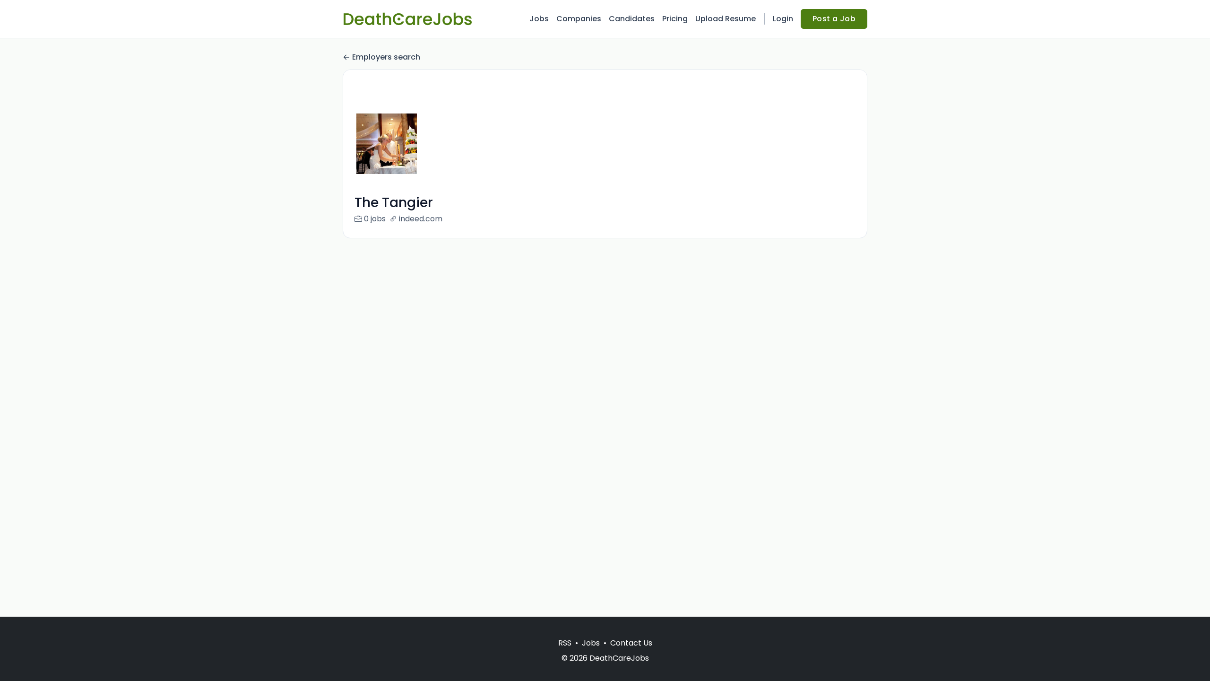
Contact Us (631, 642)
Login (783, 18)
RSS (564, 642)
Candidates (632, 18)
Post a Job (834, 18)
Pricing (675, 18)
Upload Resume (725, 18)
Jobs (539, 18)
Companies (578, 18)
